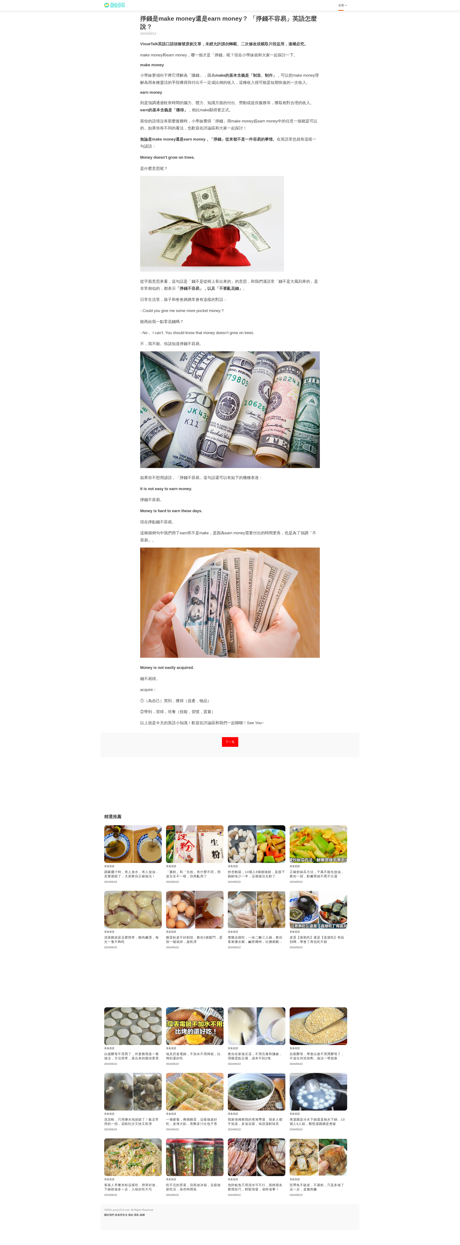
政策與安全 (121, 1214)
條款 (130, 1214)
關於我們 (109, 1214)
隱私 (136, 1214)
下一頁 (230, 741)
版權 (142, 1214)
